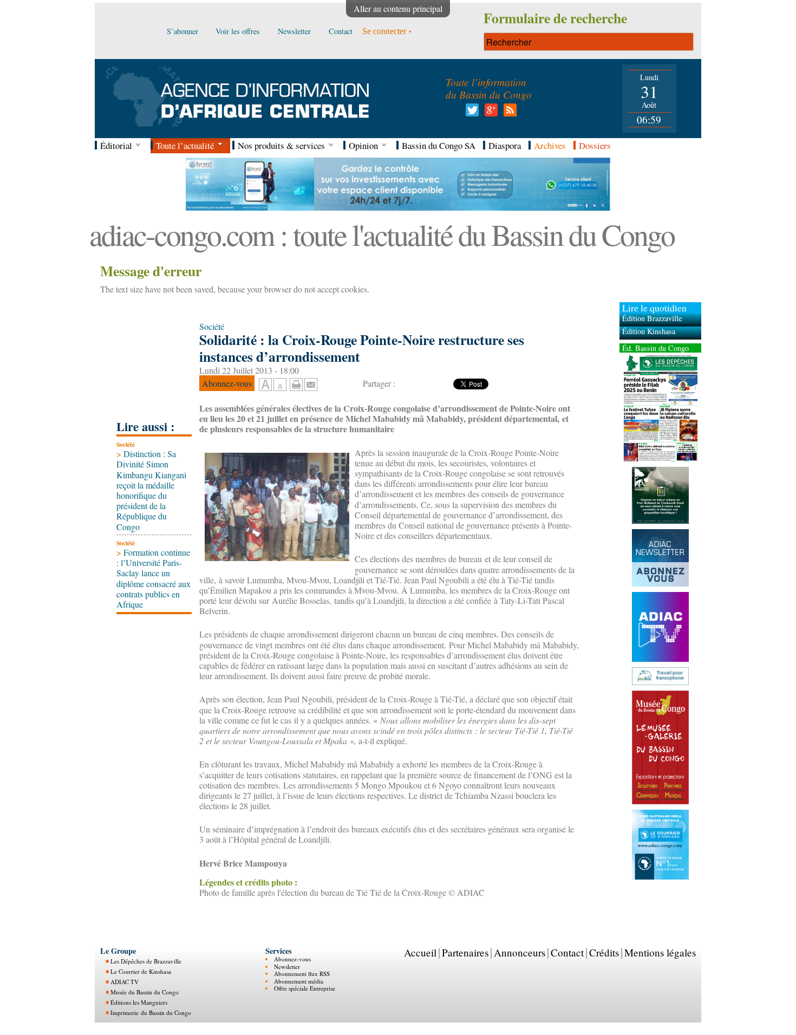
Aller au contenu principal (398, 8)
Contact (567, 952)
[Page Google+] (489, 113)
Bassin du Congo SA (438, 145)
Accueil (420, 952)
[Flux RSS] (508, 113)
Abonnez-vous (292, 959)
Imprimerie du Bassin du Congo (150, 1012)
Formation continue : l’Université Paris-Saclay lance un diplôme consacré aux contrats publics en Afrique (153, 578)
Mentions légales (660, 952)
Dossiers (595, 145)
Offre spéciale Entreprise (304, 988)
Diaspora (504, 145)
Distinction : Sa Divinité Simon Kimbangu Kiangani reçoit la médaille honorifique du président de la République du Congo (151, 490)
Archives (550, 145)
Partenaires (465, 952)
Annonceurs (519, 952)
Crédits (604, 952)
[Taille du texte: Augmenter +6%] (265, 385)
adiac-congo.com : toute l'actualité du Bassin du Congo (381, 234)
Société (125, 444)
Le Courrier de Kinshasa (140, 971)
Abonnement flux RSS (302, 973)
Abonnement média (298, 981)
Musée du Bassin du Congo (144, 992)
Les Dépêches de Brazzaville (145, 961)
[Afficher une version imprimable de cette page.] (296, 382)
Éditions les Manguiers (138, 1002)
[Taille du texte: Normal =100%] (279, 385)
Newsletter (287, 966)
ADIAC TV (124, 982)
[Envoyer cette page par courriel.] (311, 382)
